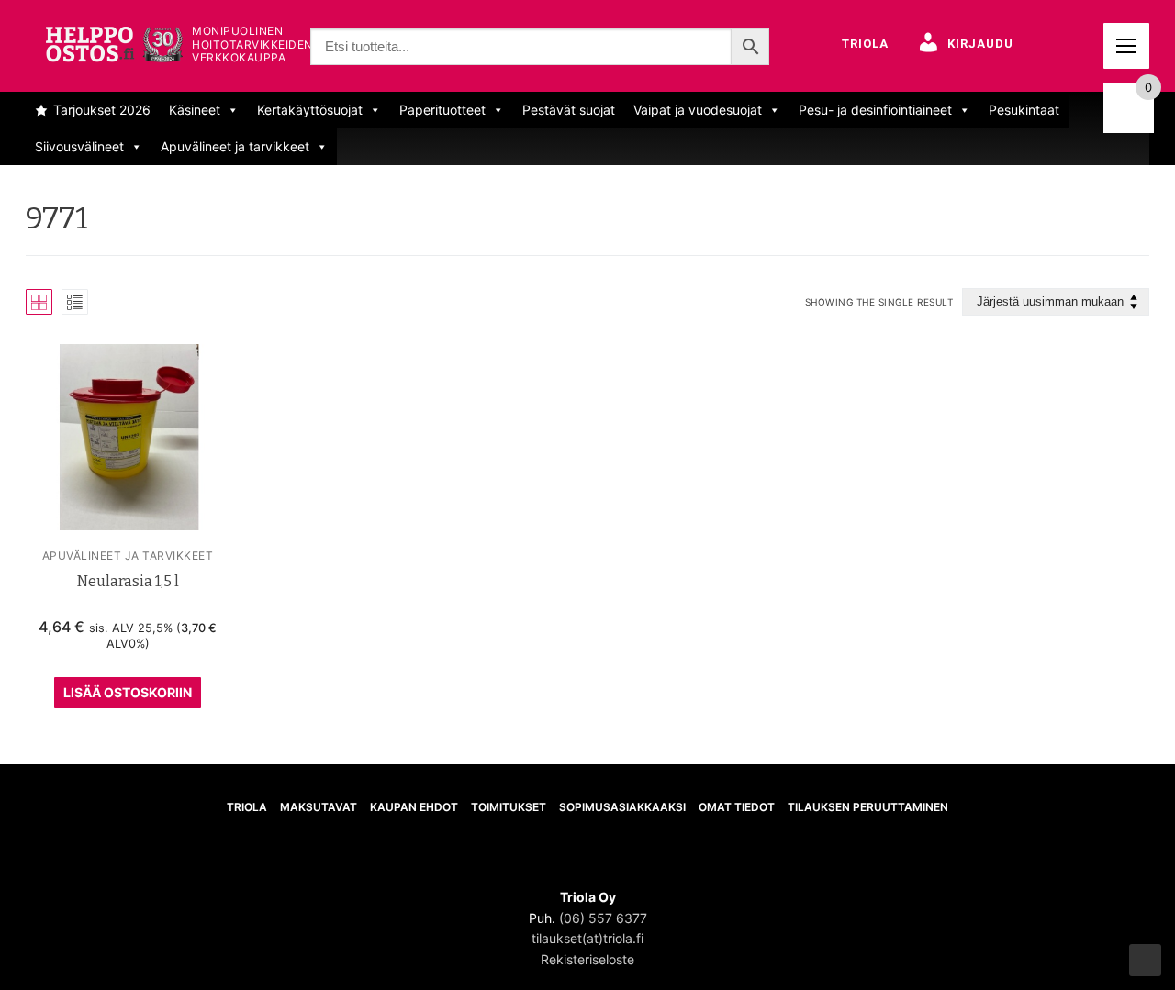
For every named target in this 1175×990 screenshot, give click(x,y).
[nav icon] (1126, 46)
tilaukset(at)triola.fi (587, 938)
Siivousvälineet (79, 146)
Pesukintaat (1024, 109)
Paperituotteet (442, 109)
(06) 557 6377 (603, 918)
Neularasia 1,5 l (128, 581)
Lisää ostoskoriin (127, 692)
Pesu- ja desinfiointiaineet (875, 109)
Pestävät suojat (568, 109)
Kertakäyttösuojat (310, 109)
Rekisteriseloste (587, 959)
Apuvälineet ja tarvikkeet (235, 146)
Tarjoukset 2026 (102, 109)
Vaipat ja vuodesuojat (697, 109)
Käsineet (194, 109)
